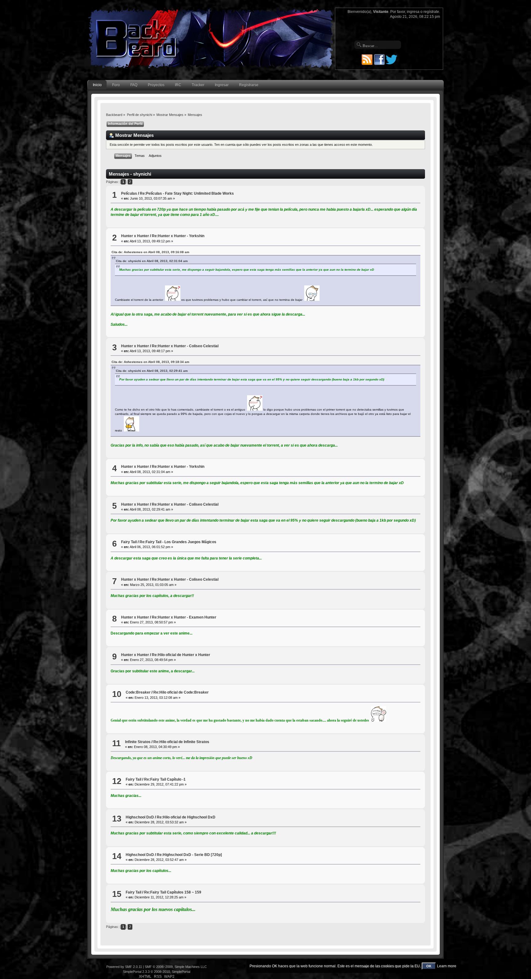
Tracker (198, 85)
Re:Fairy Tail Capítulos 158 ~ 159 (172, 892)
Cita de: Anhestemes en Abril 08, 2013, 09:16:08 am (150, 252)
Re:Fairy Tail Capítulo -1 (165, 779)
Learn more (446, 966)
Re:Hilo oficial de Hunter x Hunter (181, 655)
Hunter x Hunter (135, 236)
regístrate (431, 12)
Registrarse (248, 85)
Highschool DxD (140, 817)
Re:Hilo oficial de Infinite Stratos (181, 742)
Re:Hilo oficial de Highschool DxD (186, 817)
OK (428, 966)
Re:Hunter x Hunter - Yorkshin (178, 236)
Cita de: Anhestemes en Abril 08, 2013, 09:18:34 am (150, 362)
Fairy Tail (129, 542)
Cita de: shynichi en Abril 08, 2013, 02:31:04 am (152, 261)
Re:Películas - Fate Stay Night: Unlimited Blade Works (187, 193)
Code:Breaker (138, 692)
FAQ (133, 85)
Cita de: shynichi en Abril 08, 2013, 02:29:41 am (152, 370)
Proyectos (156, 85)
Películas (129, 193)
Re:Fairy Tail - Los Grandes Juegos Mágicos (178, 542)
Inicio (97, 85)
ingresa (413, 12)
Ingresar (222, 85)
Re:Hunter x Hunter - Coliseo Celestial (185, 346)
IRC (178, 85)
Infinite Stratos (138, 742)
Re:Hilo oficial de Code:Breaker (181, 692)
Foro (116, 85)
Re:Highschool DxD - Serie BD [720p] (189, 855)
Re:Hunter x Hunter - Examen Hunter (184, 617)
